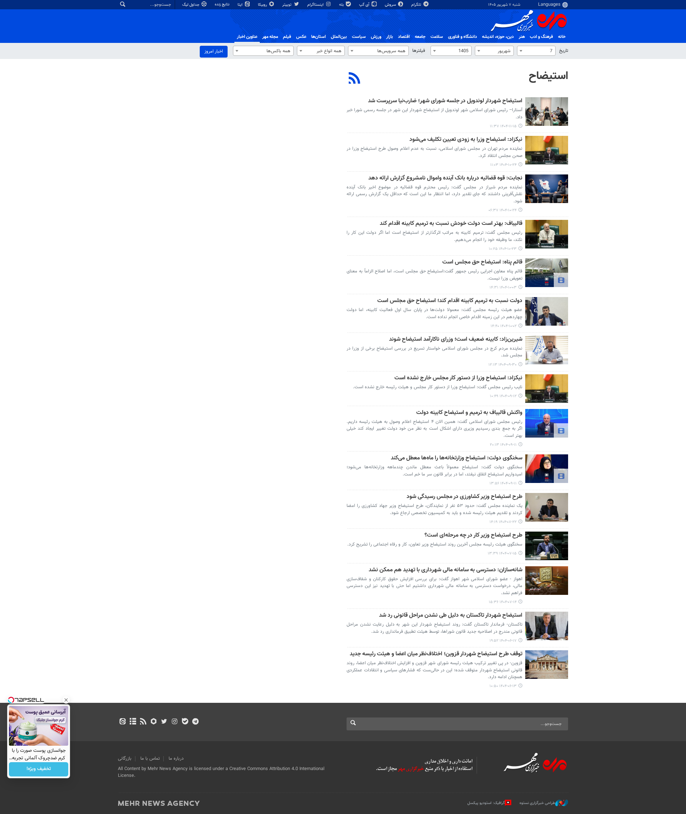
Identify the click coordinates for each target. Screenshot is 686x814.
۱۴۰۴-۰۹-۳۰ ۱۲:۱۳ (502, 365)
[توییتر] (164, 722)
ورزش (376, 36)
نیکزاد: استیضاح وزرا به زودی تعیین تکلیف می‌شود (465, 140)
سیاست (359, 36)
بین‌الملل (339, 36)
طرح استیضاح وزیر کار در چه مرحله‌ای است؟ (473, 536)
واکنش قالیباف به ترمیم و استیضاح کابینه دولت (469, 413)
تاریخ (563, 50)
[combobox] (536, 51)
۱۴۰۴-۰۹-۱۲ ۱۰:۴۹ (503, 396)
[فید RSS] (143, 722)
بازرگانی (124, 758)
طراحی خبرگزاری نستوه (537, 803)
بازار (389, 36)
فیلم (287, 36)
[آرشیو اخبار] (132, 722)
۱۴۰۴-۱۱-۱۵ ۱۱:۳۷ (503, 126)
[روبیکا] (153, 722)
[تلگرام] (195, 722)
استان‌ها (318, 36)
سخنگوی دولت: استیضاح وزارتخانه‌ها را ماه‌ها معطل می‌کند (456, 458)
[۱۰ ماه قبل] (546, 507)
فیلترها (418, 50)
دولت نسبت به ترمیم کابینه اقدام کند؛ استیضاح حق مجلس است (449, 301)
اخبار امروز (213, 51)
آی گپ (365, 5)
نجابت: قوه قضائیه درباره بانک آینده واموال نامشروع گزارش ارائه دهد (445, 178)
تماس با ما (150, 758)
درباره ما (176, 758)
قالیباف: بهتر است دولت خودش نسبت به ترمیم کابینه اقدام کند (451, 224)
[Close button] (66, 700)
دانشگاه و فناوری (462, 36)
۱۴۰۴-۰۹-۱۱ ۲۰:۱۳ (503, 445)
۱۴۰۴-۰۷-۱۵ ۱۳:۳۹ (502, 554)
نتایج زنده (222, 4)
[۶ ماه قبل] (546, 111)
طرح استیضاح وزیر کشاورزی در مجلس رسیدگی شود (464, 497)
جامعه (420, 36)
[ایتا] (122, 722)
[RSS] (355, 79)
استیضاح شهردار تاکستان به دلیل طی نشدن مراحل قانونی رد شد (450, 616)
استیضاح (548, 76)
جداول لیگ (191, 5)
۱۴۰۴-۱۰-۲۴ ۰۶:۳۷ (502, 210)
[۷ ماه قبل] (546, 150)
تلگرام (416, 5)
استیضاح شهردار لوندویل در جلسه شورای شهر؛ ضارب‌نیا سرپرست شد (445, 101)
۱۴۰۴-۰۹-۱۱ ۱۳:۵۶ (503, 483)
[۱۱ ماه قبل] (546, 626)
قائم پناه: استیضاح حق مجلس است (482, 262)
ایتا (241, 5)
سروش (391, 5)
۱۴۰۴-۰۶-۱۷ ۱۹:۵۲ (503, 641)
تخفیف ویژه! (38, 769)
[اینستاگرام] (174, 722)
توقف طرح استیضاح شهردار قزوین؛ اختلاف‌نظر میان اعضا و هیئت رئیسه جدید (436, 654)
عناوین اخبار (247, 36)
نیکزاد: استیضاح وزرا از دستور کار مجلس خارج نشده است (458, 378)
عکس (301, 36)
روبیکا (263, 5)
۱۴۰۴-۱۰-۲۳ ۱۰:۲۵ (503, 249)
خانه (562, 36)
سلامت (437, 36)
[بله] (184, 722)
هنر (522, 36)
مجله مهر (270, 36)
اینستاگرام (316, 5)
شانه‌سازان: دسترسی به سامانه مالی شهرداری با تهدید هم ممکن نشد (445, 570)
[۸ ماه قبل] (546, 272)
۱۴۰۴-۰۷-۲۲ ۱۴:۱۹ (503, 522)
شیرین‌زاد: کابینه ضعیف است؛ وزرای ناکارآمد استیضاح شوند (455, 340)
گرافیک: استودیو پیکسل (486, 803)
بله (342, 5)
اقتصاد (404, 36)
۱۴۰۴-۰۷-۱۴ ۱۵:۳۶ (503, 602)
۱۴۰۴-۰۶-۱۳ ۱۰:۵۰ (503, 686)
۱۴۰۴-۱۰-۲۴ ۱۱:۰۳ (503, 165)
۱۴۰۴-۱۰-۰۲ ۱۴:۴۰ (504, 326)
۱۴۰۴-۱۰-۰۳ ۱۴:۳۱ (503, 288)
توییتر (287, 5)
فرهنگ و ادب (541, 36)
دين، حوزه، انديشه (498, 36)
